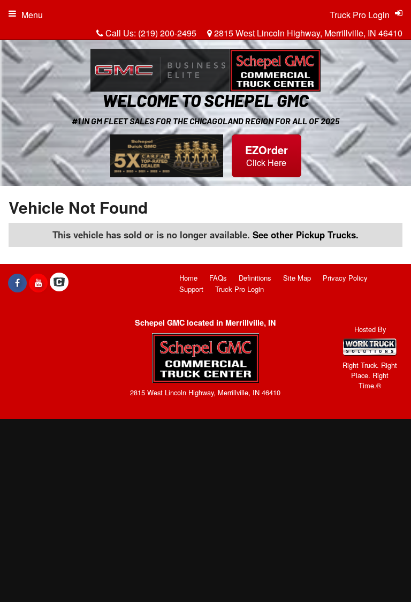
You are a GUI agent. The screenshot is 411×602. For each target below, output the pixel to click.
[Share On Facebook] (17, 282)
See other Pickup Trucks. (306, 234)
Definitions (255, 278)
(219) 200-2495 (167, 33)
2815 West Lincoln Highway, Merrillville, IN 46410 (307, 33)
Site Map (297, 278)
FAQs (218, 278)
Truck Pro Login (239, 289)
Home (188, 278)
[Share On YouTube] (38, 282)
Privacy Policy (345, 278)
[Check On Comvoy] (59, 282)
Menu (32, 15)
